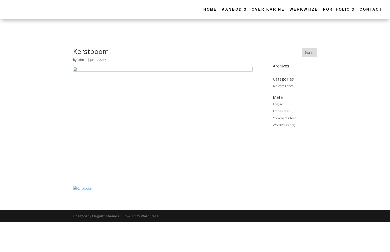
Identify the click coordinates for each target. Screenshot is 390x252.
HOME (210, 9)
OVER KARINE (268, 9)
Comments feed (285, 118)
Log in (277, 104)
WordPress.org (284, 125)
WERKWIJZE (304, 9)
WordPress (149, 216)
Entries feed (281, 111)
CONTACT (371, 9)
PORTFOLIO (336, 9)
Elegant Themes (105, 216)
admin (81, 60)
